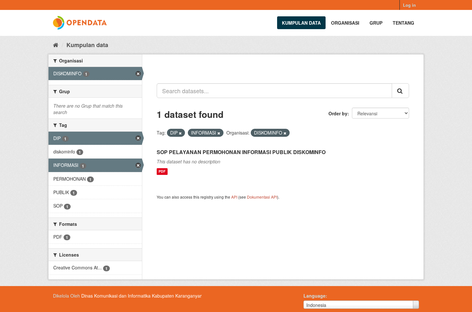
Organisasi (345, 23)
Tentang (403, 23)
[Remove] (180, 132)
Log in (409, 5)
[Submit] (400, 90)
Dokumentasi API (262, 197)
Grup (376, 23)
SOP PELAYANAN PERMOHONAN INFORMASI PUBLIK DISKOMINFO (241, 152)
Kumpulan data (301, 23)
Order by (337, 113)
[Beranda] (55, 44)
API (234, 197)
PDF (162, 171)
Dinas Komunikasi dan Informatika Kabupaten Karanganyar (141, 295)
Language (314, 295)
